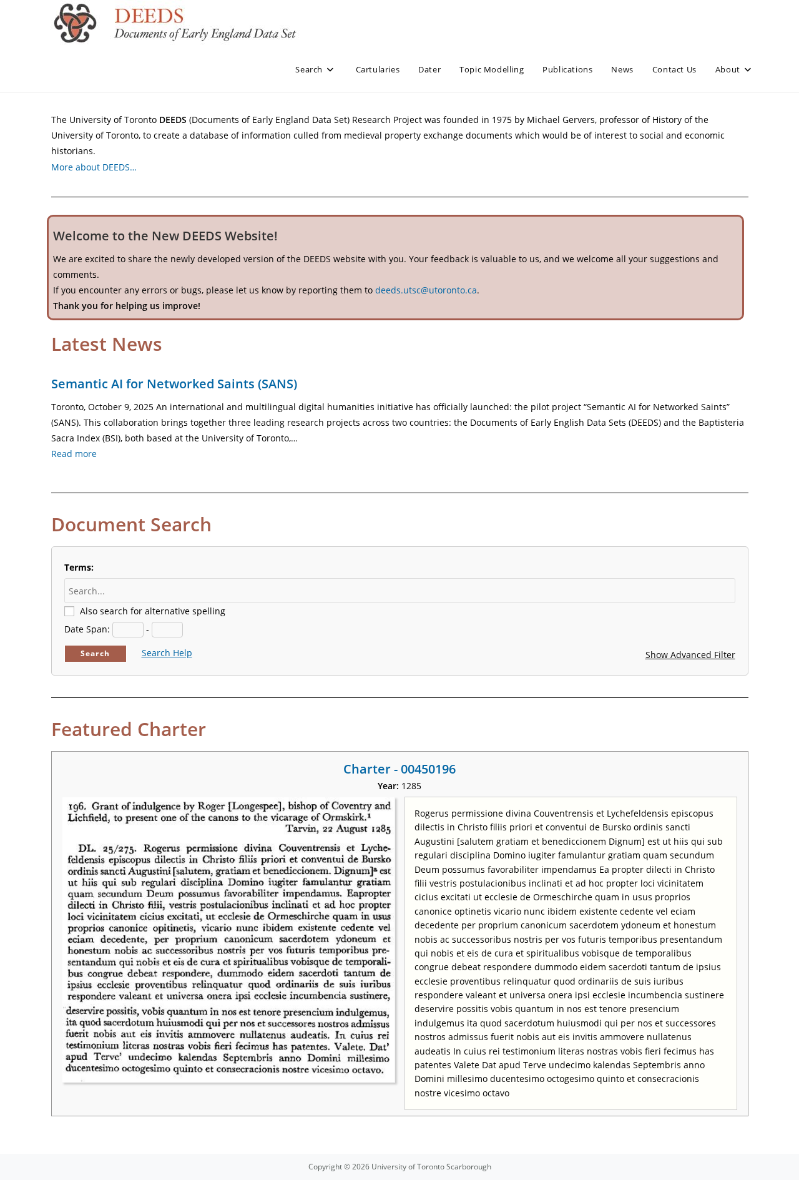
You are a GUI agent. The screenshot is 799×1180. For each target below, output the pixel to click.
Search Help (167, 653)
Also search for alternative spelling (152, 611)
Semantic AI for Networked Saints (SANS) (174, 383)
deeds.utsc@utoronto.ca (426, 290)
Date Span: (87, 629)
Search (95, 653)
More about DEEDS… (94, 167)
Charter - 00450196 (399, 768)
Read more (74, 454)
